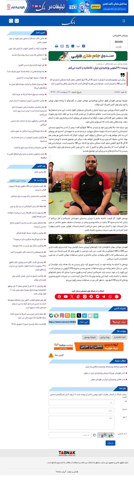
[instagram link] (85, 297)
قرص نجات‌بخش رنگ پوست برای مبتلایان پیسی (28, 198)
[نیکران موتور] (88, 239)
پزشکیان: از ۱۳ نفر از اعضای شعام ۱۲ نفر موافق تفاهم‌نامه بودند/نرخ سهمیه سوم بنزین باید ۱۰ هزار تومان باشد (27, 290)
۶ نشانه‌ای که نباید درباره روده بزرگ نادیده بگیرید (29, 57)
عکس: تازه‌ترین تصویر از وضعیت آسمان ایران (26, 100)
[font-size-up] (83, 46)
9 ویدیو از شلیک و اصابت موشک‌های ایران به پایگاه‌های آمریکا (28, 86)
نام (126, 401)
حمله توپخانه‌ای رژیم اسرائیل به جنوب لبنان (27, 131)
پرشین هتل (39, 172)
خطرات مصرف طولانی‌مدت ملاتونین (30, 78)
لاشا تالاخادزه (119, 337)
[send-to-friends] (62, 46)
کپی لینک (83, 322)
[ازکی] (97, 6)
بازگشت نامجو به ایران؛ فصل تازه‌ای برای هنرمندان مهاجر (29, 278)
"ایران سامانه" (61, 471)
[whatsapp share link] (73, 315)
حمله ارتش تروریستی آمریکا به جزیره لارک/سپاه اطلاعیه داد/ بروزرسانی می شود (28, 316)
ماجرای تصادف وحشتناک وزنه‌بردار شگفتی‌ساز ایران (105, 366)
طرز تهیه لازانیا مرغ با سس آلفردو (31, 65)
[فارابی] (88, 56)
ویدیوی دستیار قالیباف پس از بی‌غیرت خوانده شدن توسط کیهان (27, 214)
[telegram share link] (84, 315)
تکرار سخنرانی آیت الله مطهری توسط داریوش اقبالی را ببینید (27, 188)
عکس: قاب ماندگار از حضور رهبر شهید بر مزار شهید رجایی (28, 40)
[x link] (72, 297)
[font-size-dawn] (73, 46)
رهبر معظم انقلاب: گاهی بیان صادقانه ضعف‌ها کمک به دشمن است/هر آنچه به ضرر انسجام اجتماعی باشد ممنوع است (27, 304)
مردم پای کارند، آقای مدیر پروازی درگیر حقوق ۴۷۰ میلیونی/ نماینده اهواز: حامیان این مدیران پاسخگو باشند (27, 266)
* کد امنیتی (122, 433)
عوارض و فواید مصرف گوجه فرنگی (30, 233)
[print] (56, 46)
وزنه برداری (104, 337)
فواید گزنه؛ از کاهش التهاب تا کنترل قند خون (26, 48)
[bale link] (97, 297)
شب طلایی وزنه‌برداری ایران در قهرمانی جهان (108, 379)
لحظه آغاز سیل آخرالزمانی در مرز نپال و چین (27, 206)
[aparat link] (59, 297)
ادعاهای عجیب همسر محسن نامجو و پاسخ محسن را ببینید (28, 225)
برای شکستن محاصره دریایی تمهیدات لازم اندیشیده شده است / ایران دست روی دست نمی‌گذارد (29, 111)
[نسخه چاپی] (95, 315)
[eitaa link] (78, 297)
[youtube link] (66, 297)
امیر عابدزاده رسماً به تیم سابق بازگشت (29, 147)
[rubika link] (117, 297)
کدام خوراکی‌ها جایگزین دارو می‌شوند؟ (29, 239)
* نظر (125, 417)
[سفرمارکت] (88, 346)
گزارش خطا (59, 355)
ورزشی (124, 36)
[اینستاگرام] (61, 315)
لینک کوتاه (120, 322)
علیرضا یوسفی (90, 337)
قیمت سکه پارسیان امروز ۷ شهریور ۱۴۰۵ (27, 324)
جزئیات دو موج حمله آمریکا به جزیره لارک (28, 94)
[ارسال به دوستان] (90, 315)
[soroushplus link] (91, 297)
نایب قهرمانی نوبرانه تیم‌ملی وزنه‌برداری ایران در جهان (104, 373)
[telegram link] (104, 297)
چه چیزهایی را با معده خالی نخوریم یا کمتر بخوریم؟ (28, 254)
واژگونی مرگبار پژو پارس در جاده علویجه (28, 245)
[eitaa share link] (67, 315)
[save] (67, 46)
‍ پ (78, 46)
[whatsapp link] (110, 297)
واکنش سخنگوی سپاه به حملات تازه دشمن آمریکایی (29, 123)
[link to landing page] (69, 20)
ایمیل (124, 409)
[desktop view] (17, 21)
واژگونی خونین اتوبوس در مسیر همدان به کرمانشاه (29, 139)
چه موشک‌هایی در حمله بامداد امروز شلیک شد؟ (25, 71)
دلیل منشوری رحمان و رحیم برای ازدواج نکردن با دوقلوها (27, 156)
